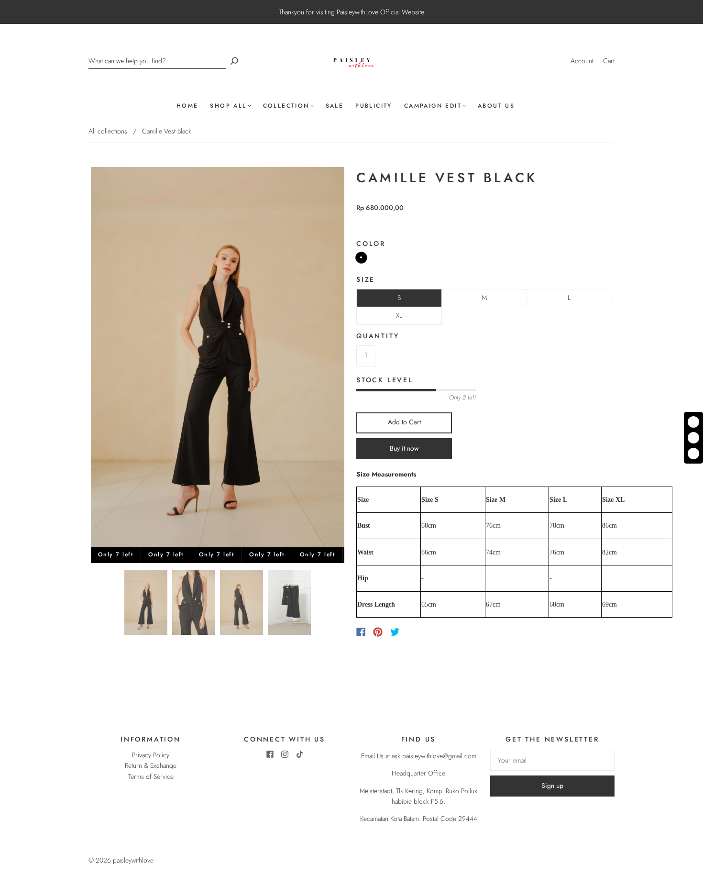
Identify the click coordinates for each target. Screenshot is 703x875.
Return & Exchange (150, 765)
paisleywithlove (133, 860)
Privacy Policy (150, 755)
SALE (335, 106)
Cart (609, 61)
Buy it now (404, 448)
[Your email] (552, 760)
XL (399, 315)
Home (187, 106)
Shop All (228, 106)
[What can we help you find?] (157, 61)
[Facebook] (360, 632)
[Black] (361, 258)
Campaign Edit (432, 106)
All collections (107, 131)
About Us (496, 106)
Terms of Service (151, 776)
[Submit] (234, 61)
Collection (286, 106)
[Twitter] (395, 632)
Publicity (373, 106)
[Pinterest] (377, 632)
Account (582, 61)
